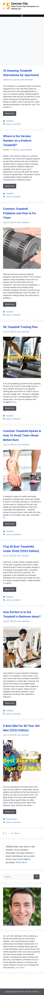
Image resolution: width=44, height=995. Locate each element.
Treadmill (9, 121)
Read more (9, 113)
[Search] (36, 876)
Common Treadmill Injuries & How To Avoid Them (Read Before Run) (22, 435)
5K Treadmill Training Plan (20, 327)
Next (17, 833)
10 (12, 833)
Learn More (20, 968)
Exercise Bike (11, 819)
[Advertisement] (22, 40)
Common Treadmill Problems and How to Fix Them (19, 213)
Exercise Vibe (19, 3)
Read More (21, 862)
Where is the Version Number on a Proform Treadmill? (17, 140)
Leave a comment (13, 124)
